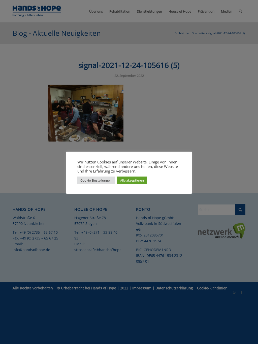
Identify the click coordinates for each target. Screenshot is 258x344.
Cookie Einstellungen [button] (96, 180)
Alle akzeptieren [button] (132, 180)
